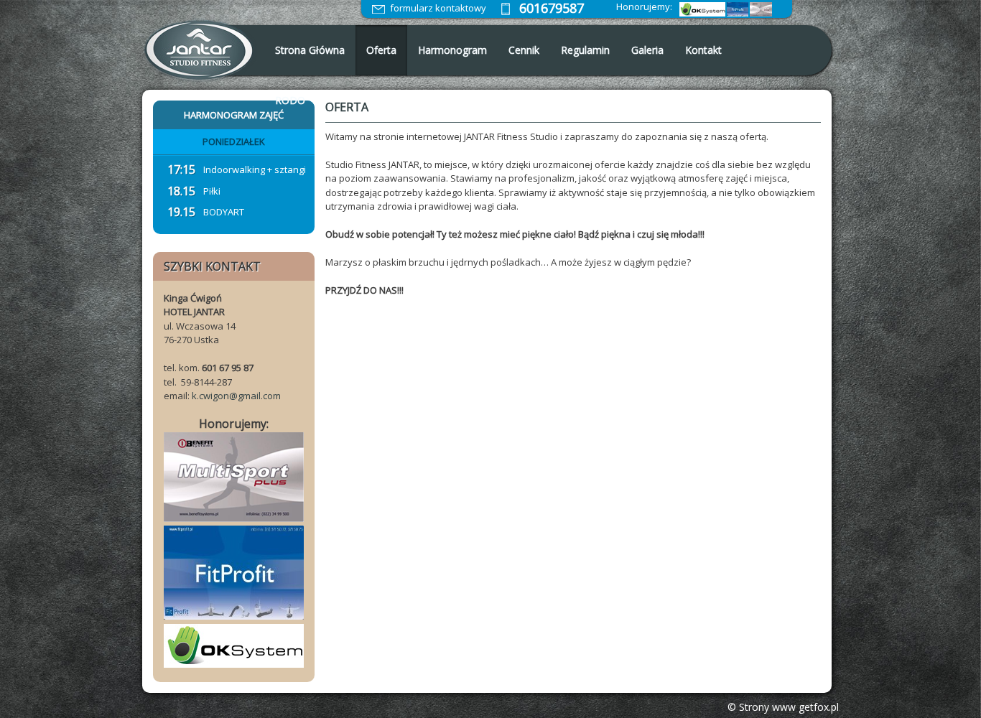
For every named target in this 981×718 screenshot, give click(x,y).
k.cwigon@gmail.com (236, 395)
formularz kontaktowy (438, 7)
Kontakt (703, 50)
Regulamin (585, 50)
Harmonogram (452, 50)
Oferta (381, 50)
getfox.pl (819, 707)
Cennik (523, 50)
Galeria (647, 50)
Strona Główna (310, 50)
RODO (290, 100)
